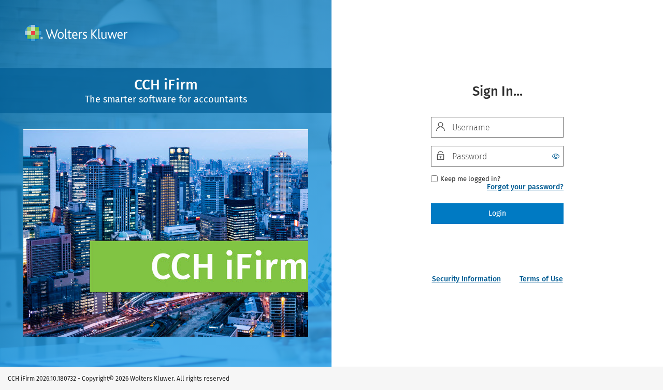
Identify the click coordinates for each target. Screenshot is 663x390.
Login (497, 213)
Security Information (466, 279)
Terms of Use (541, 279)
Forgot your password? (525, 187)
